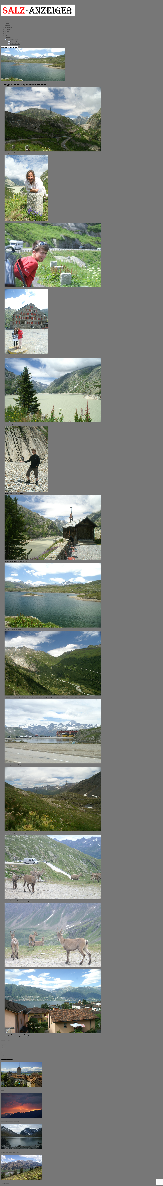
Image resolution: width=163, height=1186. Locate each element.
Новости (7, 23)
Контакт (8, 37)
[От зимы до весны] (21, 1179)
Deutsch (19, 42)
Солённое (8, 25)
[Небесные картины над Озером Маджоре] (21, 1117)
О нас (6, 35)
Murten (2, 1090)
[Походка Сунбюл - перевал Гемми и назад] (21, 1148)
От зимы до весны (5, 1183)
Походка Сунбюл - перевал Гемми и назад (10, 1152)
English (17, 44)
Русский (15, 40)
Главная (7, 21)
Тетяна (7, 29)
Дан (6, 33)
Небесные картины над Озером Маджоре (10, 1121)
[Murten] (21, 1086)
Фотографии (9, 27)
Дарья (7, 31)
